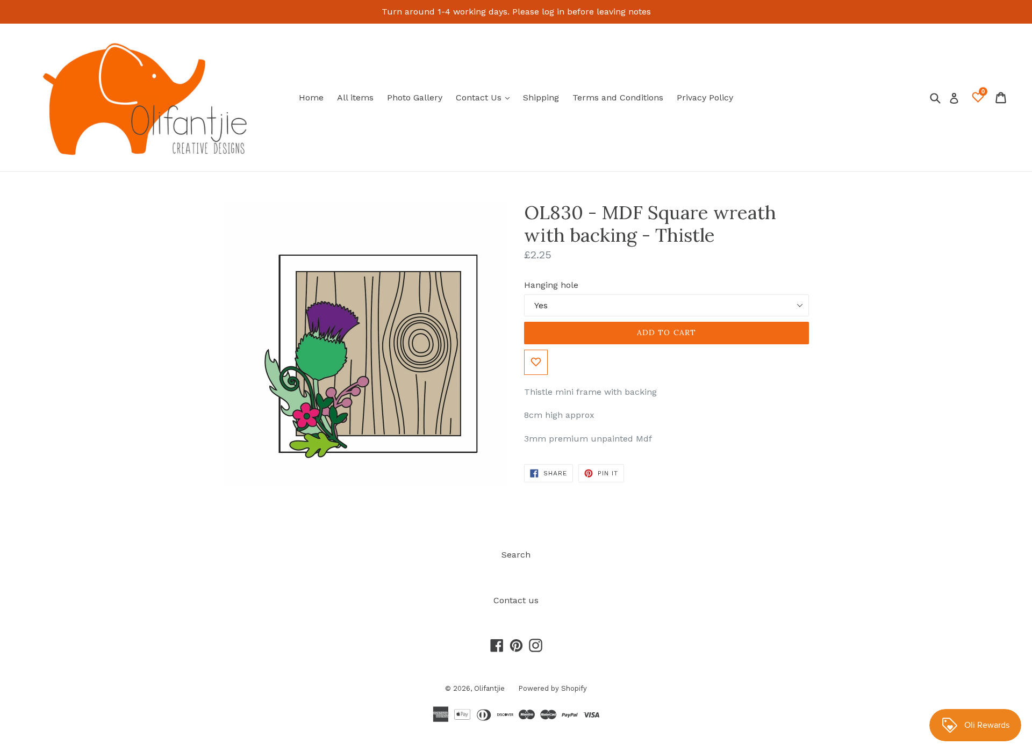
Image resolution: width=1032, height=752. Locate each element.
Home (311, 97)
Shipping (541, 97)
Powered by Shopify (552, 688)
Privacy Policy (705, 97)
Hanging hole (551, 285)
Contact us (516, 600)
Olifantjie (489, 688)
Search (516, 554)
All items (355, 97)
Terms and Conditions (617, 97)
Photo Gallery (414, 97)
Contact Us (485, 97)
